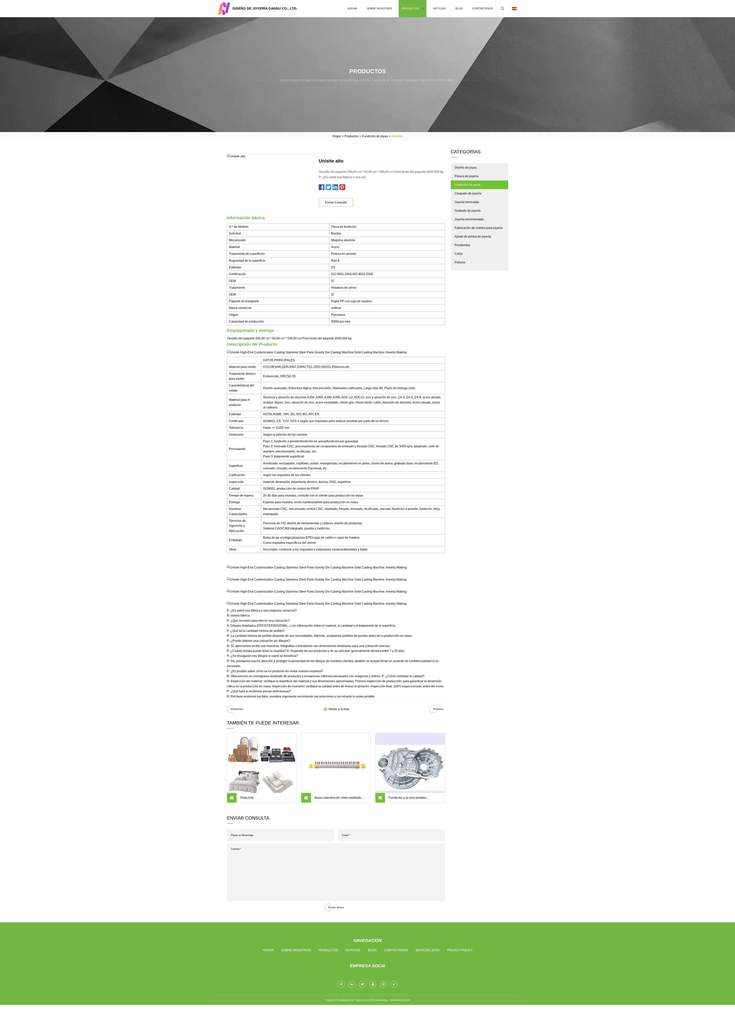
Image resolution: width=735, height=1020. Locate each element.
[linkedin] (351, 984)
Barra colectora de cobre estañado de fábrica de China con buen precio (340, 799)
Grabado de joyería (468, 210)
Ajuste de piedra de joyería (473, 236)
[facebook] (341, 984)
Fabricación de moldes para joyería (478, 227)
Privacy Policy (460, 950)
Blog (459, 8)
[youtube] (372, 984)
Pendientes (462, 245)
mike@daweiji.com (400, 1000)
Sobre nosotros (379, 8)
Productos (410, 8)
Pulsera (460, 262)
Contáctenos (482, 8)
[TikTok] (393, 984)
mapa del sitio (427, 950)
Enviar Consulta (336, 202)
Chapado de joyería (468, 193)
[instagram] (383, 984)
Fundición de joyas (375, 136)
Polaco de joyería (466, 176)
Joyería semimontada (469, 219)
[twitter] (362, 984)
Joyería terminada (467, 202)
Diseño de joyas (466, 167)
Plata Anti (246, 797)
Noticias (439, 8)
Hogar (352, 8)
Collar (459, 253)
